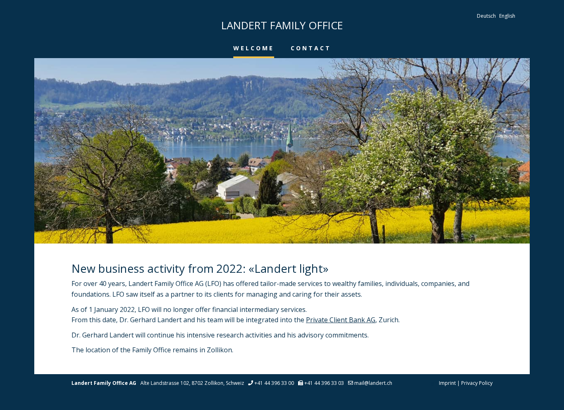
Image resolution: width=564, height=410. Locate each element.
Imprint (447, 383)
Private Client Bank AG (340, 319)
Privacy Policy (477, 383)
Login (432, 383)
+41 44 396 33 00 (274, 383)
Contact (311, 48)
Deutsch (486, 15)
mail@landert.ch (373, 383)
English (507, 15)
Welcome (253, 48)
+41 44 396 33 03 (324, 383)
